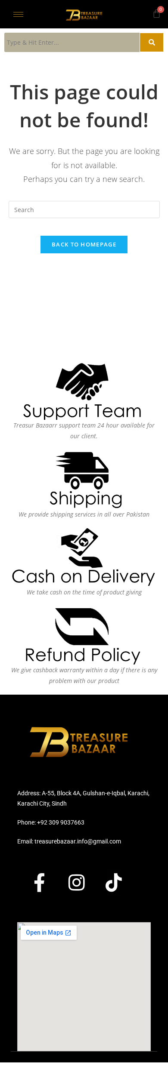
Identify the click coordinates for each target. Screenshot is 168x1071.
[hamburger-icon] (18, 14)
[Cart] (156, 13)
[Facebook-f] (46, 882)
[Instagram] (84, 882)
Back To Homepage (84, 244)
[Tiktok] (121, 882)
